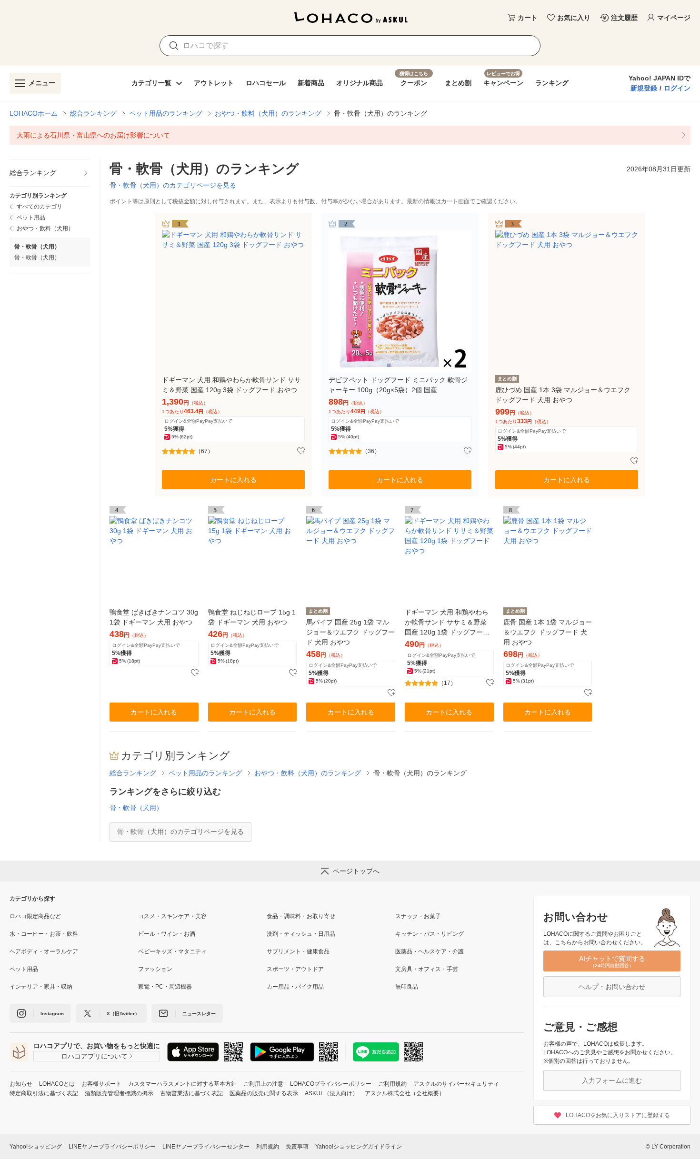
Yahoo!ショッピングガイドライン (358, 1146)
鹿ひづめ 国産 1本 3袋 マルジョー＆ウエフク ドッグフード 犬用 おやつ (562, 395)
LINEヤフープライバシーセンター (206, 1146)
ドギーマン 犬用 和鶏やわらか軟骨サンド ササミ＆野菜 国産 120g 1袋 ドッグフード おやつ (447, 622)
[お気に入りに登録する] (301, 451)
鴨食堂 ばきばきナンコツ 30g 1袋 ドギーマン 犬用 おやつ (154, 617)
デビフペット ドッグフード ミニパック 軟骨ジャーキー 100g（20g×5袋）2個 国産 (398, 385)
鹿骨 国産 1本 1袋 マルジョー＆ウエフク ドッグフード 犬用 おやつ (547, 632)
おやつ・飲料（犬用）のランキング (268, 113)
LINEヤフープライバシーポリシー (112, 1146)
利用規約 (267, 1146)
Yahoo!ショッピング (36, 1146)
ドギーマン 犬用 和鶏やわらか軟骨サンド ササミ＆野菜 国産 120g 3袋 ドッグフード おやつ (231, 385)
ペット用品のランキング (165, 113)
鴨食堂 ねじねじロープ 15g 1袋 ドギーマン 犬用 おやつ (252, 617)
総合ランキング (93, 113)
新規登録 (643, 88)
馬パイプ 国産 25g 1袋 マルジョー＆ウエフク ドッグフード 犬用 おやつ (350, 632)
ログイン (677, 88)
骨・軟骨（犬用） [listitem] (37, 257)
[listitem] (350, 135)
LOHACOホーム (34, 113)
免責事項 (297, 1146)
